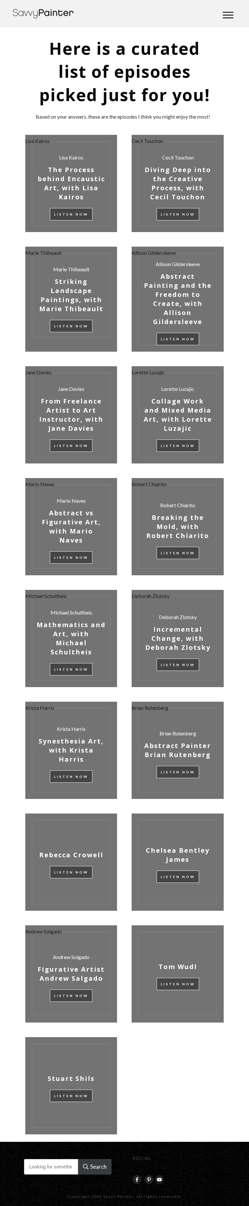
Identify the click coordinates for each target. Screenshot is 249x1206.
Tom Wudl (178, 974)
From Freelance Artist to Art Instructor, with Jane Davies (38, 372)
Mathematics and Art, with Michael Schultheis (46, 596)
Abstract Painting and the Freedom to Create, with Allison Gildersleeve (154, 253)
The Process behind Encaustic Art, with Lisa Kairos (37, 141)
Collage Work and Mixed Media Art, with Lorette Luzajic (148, 372)
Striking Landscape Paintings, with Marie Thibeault (43, 253)
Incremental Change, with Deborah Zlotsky (151, 596)
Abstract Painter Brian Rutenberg (150, 708)
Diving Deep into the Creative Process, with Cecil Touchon (147, 141)
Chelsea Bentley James (178, 862)
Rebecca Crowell (71, 862)
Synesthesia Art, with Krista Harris (39, 708)
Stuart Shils (71, 1085)
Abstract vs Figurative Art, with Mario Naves (39, 484)
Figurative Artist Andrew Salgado (43, 931)
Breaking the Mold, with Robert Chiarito (149, 484)
